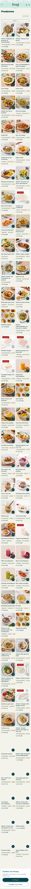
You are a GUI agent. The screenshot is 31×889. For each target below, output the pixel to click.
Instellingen (15, 880)
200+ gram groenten (6, 44)
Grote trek (18, 113)
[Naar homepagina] (15, 5)
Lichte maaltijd (15, 378)
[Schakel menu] (2, 4)
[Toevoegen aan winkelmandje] (13, 34)
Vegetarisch (4, 232)
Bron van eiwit (12, 68)
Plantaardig (14, 91)
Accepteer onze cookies (15, 884)
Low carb (28, 449)
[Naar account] (26, 5)
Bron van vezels (15, 44)
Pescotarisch (10, 232)
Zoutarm (18, 210)
